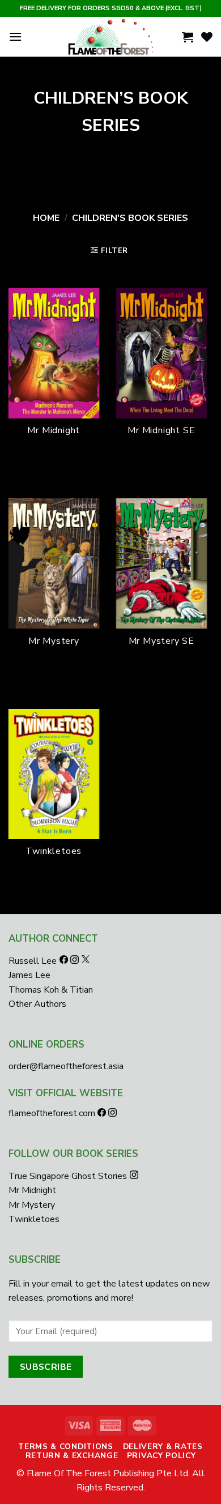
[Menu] (15, 36)
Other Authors (37, 1004)
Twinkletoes (34, 1219)
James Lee (29, 975)
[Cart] (187, 36)
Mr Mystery (31, 1205)
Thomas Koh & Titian (50, 990)
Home (46, 218)
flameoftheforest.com (52, 1113)
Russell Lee (33, 961)
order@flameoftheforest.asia (66, 1066)
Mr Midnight (32, 1190)
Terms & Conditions (65, 1446)
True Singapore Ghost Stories (67, 1176)
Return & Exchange (72, 1455)
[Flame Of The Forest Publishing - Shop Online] (111, 37)
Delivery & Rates (163, 1446)
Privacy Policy (161, 1455)
